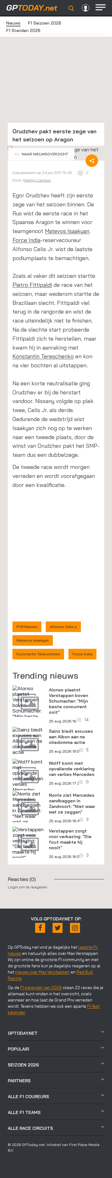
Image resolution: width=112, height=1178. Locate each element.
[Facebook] (40, 928)
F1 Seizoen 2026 (44, 23)
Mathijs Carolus (37, 180)
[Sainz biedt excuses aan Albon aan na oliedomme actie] (28, 741)
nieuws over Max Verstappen (42, 971)
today (31, 7)
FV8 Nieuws (26, 626)
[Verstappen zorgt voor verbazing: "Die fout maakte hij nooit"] (28, 843)
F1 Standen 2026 (23, 30)
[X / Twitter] (58, 928)
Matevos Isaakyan (67, 231)
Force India (26, 240)
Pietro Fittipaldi (32, 284)
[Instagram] (75, 928)
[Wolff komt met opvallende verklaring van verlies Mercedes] (28, 775)
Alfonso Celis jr (63, 626)
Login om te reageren (27, 887)
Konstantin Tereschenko (43, 356)
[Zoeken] (71, 8)
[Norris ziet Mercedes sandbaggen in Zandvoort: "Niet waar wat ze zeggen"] (28, 810)
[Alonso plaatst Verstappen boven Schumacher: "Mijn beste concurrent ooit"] (28, 707)
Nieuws (13, 23)
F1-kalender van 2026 (41, 987)
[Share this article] (92, 160)
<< (41, 154)
